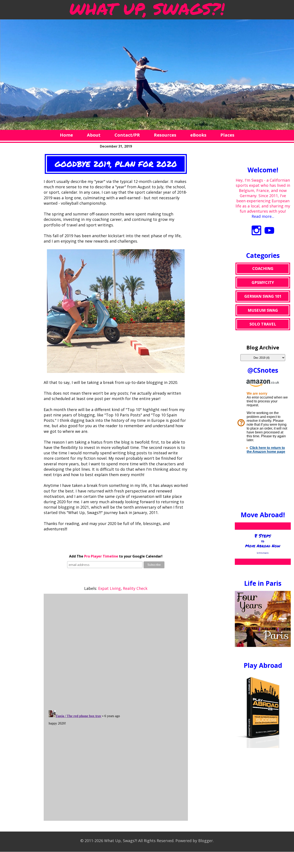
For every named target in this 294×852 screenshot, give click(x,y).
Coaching (262, 268)
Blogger (205, 840)
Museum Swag (263, 310)
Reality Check (135, 588)
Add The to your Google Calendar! (115, 556)
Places (227, 135)
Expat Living (109, 588)
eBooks (198, 135)
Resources (165, 135)
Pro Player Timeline (101, 556)
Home (66, 135)
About (94, 135)
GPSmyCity (263, 282)
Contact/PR (127, 135)
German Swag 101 (262, 296)
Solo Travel (262, 324)
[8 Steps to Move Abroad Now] (263, 563)
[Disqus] (116, 651)
